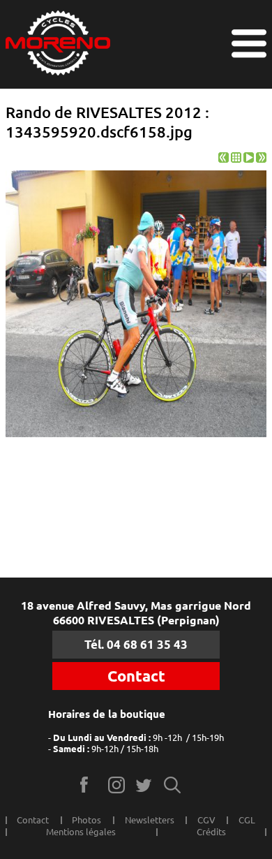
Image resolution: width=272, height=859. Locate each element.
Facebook (89, 784)
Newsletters (149, 820)
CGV (206, 820)
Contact (136, 676)
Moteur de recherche (172, 784)
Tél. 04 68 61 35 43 (136, 644)
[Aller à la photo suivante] (261, 159)
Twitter (144, 784)
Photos (86, 820)
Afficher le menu (249, 43)
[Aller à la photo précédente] (223, 159)
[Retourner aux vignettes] (236, 159)
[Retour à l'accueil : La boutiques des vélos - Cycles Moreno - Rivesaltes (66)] (58, 44)
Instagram (117, 784)
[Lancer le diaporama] (248, 159)
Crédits (211, 832)
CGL (247, 820)
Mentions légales (81, 832)
